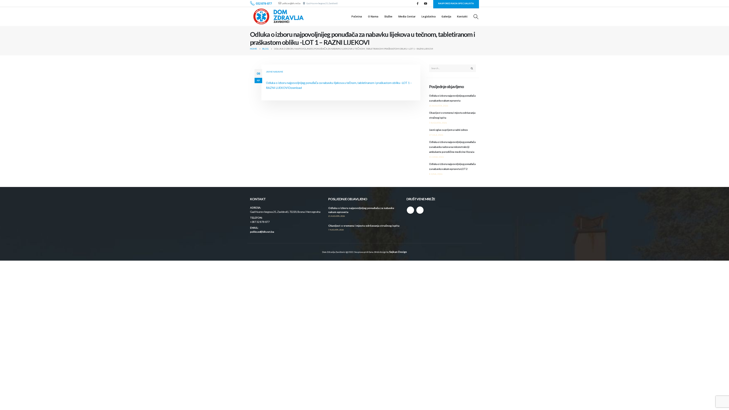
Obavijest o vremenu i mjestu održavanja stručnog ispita (363, 225)
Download (295, 87)
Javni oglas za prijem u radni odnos (448, 130)
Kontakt (462, 16)
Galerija (446, 16)
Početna (356, 16)
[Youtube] (425, 3)
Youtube (420, 210)
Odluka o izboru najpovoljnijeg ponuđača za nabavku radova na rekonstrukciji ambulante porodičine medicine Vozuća (452, 147)
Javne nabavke (274, 71)
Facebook (410, 210)
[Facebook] (417, 3)
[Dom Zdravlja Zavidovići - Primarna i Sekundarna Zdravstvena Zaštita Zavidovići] (278, 16)
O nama (373, 16)
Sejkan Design (398, 251)
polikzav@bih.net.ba (262, 231)
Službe (388, 16)
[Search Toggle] (476, 16)
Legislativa (428, 16)
